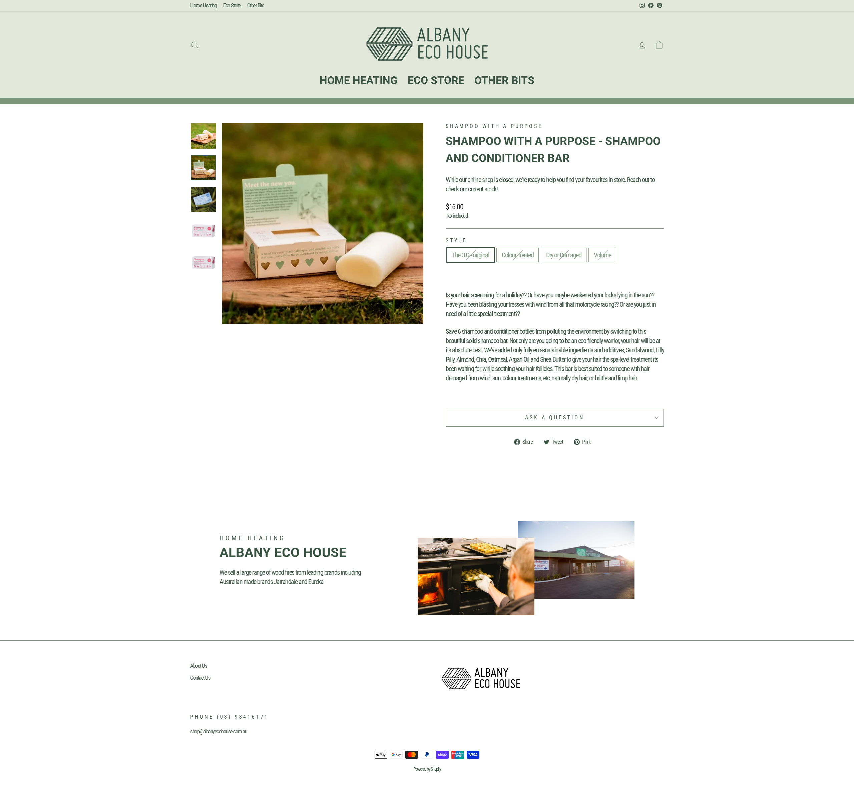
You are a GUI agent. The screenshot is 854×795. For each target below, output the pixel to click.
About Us (198, 665)
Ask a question (554, 417)
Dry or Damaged (563, 255)
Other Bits (255, 5)
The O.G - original (470, 255)
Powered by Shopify (427, 769)
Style (456, 240)
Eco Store (232, 5)
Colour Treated (517, 255)
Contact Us (200, 677)
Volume (602, 255)
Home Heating (203, 5)
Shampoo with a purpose (494, 126)
